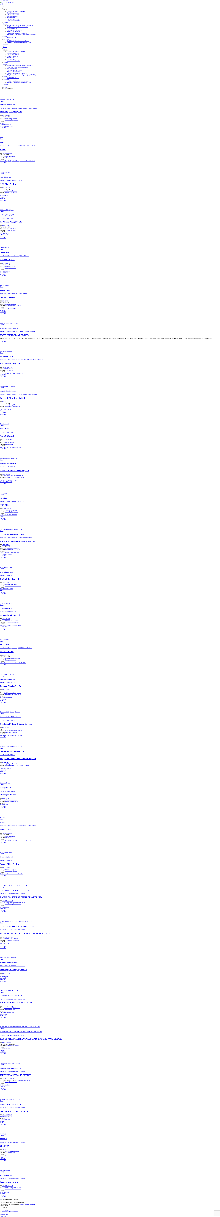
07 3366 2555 (6, 401)
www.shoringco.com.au (11, 801)
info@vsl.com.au (8, 368)
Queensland (13, 108)
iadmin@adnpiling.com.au (11, 510)
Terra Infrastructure (5, 1170)
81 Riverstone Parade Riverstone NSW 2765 (6, 699)
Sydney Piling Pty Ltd (6, 852)
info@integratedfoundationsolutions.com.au (16, 764)
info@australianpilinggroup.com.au (13, 475)
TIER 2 (20, 180)
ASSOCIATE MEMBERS (7, 893)
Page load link (4, 1214)
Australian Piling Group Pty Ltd (8, 458)
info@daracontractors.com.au (12, 584)
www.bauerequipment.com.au (13, 904)
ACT (1, 611)
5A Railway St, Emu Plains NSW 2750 (10, 447)
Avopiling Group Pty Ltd (7, 99)
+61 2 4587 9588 (7, 1115)
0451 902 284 (6, 973)
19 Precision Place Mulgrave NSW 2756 (5, 1121)
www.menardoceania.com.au (13, 305)
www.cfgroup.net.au (10, 230)
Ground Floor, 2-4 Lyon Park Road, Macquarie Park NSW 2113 (17, 161)
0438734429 (5, 727)
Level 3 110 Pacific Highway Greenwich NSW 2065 (6, 124)
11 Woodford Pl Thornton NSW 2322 (4, 1193)
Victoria (24, 108)
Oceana (12, 331)
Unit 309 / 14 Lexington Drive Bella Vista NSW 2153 (8, 481)
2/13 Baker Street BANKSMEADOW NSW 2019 (5, 234)
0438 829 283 (6, 690)
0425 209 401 (5, 1210)
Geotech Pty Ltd (4, 247)
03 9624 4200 (6, 263)
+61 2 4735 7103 (7, 439)
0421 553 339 (6, 867)
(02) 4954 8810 (6, 762)
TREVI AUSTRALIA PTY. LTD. (9, 323)
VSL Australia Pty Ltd (6, 351)
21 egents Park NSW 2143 (4, 805)
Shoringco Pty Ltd (5, 783)
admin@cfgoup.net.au (10, 228)
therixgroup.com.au (10, 660)
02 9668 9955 (6, 655)
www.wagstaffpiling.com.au (12, 406)
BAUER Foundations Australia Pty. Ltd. (11, 529)
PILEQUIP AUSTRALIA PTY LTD (10, 1063)
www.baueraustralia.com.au (12, 549)
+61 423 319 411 (7, 1149)
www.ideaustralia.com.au (12, 940)
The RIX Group (4, 639)
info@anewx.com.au (9, 442)
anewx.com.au (9, 444)
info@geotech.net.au (9, 266)
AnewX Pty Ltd (4, 424)
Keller (1, 137)
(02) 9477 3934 (6, 508)
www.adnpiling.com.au (11, 512)
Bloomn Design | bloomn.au (27, 1204)
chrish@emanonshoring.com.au (12, 693)
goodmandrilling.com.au (11, 732)
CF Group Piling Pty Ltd (6, 210)
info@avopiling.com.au (10, 118)
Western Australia (32, 108)
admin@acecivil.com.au (10, 191)
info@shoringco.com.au (10, 800)
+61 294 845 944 (7, 367)
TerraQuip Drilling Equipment (8, 957)
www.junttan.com (10, 1152)
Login (1, 4)
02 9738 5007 (6, 798)
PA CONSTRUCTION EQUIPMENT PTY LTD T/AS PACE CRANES (20, 1027)
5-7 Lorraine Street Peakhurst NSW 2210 (5, 1050)
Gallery (2, 101)
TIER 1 (20, 108)
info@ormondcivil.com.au (11, 620)
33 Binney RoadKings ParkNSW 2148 (4, 978)
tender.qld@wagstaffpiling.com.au (13, 405)
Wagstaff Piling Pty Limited (7, 386)
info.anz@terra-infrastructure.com (13, 1187)
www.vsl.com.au (9, 370)
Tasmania (20, 359)
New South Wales (5, 108)
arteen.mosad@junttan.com (11, 1151)
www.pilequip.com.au (11, 1082)
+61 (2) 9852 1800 (7, 1006)
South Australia (14, 256)
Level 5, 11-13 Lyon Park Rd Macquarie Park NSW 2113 (8, 310)
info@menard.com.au (10, 304)
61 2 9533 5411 (6, 1042)
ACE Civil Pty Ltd (5, 172)
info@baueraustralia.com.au (11, 548)
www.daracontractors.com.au (13, 586)
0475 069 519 (6, 619)
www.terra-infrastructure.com (13, 1189)
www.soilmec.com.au (6, 1116)
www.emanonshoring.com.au (13, 694)
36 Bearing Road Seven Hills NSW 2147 (4, 908)
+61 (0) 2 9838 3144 (8, 1079)
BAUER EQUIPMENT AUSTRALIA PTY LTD (13, 885)
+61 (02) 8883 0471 (7, 901)
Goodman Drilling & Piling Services (10, 712)
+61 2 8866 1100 (7, 153)
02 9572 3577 (6, 474)
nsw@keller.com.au (9, 156)
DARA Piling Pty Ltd (6, 567)
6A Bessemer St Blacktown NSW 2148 (4, 944)
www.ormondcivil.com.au (12, 622)
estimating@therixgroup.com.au (12, 658)
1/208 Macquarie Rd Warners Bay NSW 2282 (5, 770)
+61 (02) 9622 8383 (7, 937)
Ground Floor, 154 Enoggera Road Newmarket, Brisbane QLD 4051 (9, 554)
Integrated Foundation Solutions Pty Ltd (11, 746)
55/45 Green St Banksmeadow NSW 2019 (11, 874)
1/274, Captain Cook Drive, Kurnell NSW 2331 (13, 663)
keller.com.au (8, 157)
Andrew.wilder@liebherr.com (12, 1008)
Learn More (3, 127)
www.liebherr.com (10, 1009)
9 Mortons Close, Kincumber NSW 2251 (11, 735)
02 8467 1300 (6, 115)
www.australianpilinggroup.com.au (14, 477)
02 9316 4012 (6, 225)
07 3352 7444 (6, 545)
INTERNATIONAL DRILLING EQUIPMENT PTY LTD (16, 921)
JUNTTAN (3, 1134)
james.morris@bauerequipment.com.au (14, 902)
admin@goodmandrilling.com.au (13, 730)
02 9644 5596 (6, 187)
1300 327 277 (6, 582)
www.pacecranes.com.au (12, 1045)
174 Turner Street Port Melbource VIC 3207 (4, 272)
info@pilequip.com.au (24, 1080)
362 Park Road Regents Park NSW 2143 (4, 197)
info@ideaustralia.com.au (11, 938)
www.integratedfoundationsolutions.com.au (17, 765)
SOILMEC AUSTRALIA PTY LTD (10, 1099)
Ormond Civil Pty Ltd (6, 603)
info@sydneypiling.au (10, 869)
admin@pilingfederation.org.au (10, 1211)
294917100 (5, 301)
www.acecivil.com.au (11, 192)
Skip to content (4, 0)
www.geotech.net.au (10, 268)
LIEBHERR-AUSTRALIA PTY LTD (10, 990)
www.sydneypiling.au (11, 871)
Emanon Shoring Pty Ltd (7, 674)
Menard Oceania (4, 285)
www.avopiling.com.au (11, 120)
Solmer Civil (3, 817)
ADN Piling (3, 493)
